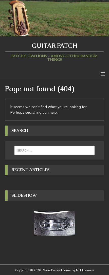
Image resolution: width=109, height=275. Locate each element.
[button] (102, 73)
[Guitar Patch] (54, 33)
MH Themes (85, 270)
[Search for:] (54, 150)
